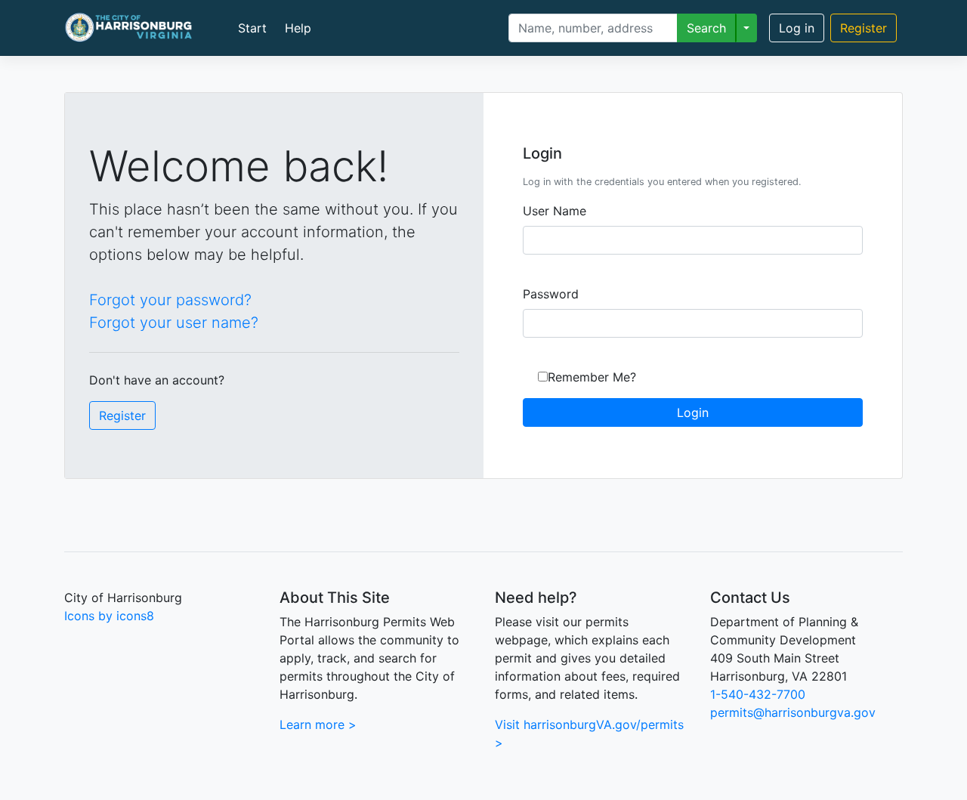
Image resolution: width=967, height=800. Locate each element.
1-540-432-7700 (757, 694)
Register (863, 28)
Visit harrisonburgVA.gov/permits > (589, 733)
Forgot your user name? (173, 323)
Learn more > (318, 724)
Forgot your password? (170, 300)
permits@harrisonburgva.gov (793, 712)
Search (706, 28)
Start (252, 28)
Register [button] (122, 415)
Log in (796, 28)
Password (551, 293)
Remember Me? (592, 377)
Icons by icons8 (109, 615)
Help (298, 28)
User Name (554, 210)
